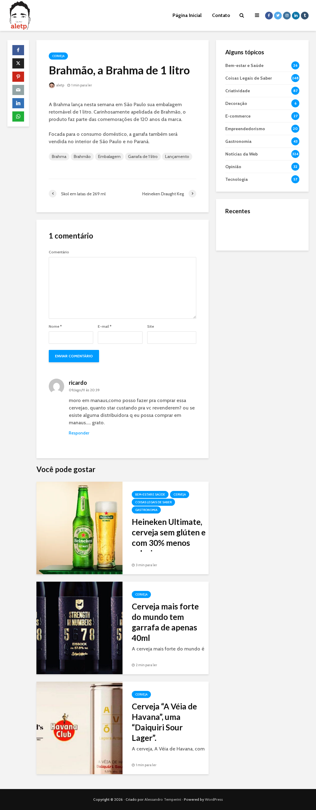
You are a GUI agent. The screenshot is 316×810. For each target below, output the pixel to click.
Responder (79, 433)
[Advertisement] (262, 296)
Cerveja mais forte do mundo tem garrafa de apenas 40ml (165, 622)
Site (150, 326)
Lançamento (177, 156)
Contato (221, 15)
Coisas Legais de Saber (153, 502)
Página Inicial (187, 15)
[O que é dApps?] (237, 230)
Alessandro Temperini (162, 799)
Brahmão (82, 156)
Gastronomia (146, 510)
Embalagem (109, 156)
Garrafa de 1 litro (143, 156)
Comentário (59, 252)
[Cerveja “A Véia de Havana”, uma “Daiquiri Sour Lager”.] (79, 727)
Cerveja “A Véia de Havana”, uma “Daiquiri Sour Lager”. (164, 722)
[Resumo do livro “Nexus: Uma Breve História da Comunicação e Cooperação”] (237, 255)
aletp (60, 85)
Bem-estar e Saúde (150, 494)
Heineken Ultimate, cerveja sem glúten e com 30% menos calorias (169, 537)
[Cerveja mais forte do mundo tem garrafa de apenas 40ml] (79, 627)
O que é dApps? (270, 224)
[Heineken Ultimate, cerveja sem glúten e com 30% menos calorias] (79, 527)
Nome (55, 326)
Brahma (59, 156)
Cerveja (58, 56)
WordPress (214, 799)
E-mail (104, 326)
